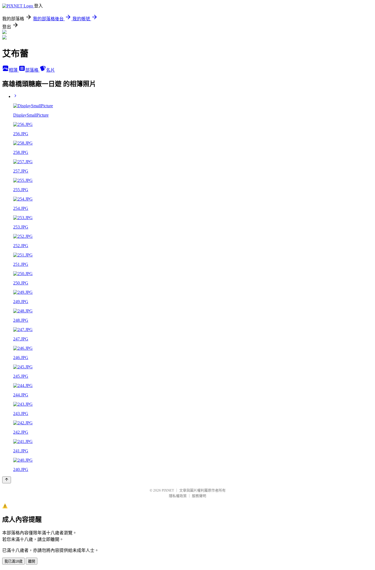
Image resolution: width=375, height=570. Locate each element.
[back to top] (6, 479)
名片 (50, 70)
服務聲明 (199, 496)
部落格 (32, 70)
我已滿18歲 (13, 561)
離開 (31, 561)
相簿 (14, 70)
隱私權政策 (178, 496)
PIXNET (168, 490)
